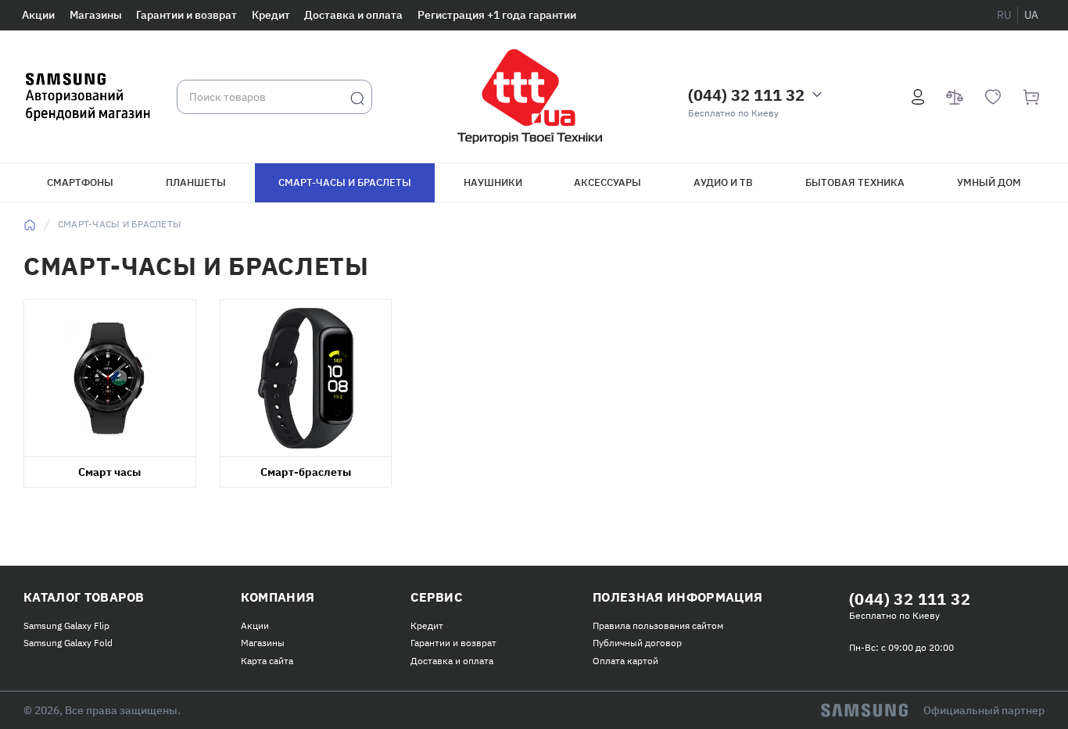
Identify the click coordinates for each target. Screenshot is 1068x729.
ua (1031, 15)
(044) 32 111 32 (746, 94)
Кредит (271, 15)
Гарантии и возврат (186, 15)
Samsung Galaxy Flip (66, 625)
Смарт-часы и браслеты (344, 182)
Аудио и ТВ (723, 182)
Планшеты (196, 182)
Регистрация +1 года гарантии (497, 15)
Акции (38, 15)
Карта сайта (267, 660)
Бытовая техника (855, 182)
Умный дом (989, 182)
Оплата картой (625, 660)
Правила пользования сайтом (658, 625)
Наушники (493, 182)
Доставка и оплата (353, 15)
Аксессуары (607, 182)
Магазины (96, 15)
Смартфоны (80, 182)
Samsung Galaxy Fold (68, 643)
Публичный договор (637, 643)
